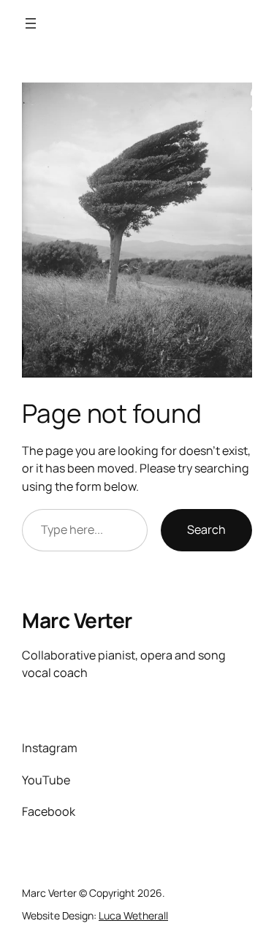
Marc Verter (77, 620)
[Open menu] (30, 23)
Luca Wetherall (133, 915)
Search (206, 529)
